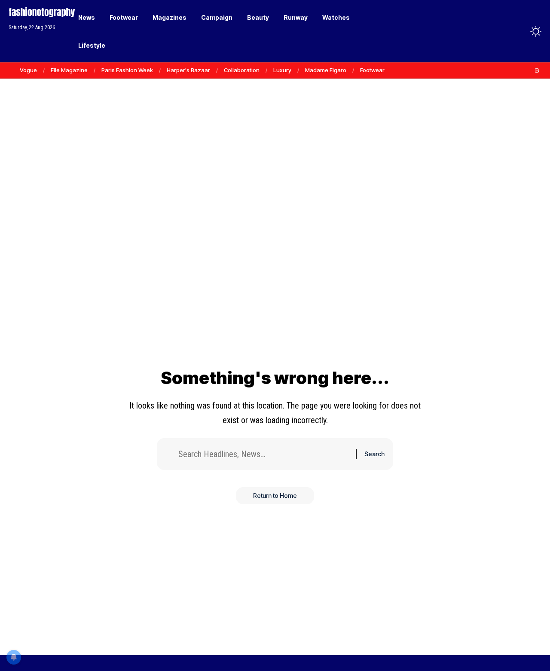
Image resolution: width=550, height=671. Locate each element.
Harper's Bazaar (188, 70)
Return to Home (275, 495)
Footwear (372, 70)
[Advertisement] (275, 120)
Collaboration (242, 70)
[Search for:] (264, 454)
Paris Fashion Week (127, 70)
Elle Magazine (69, 70)
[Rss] (537, 70)
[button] (520, 31)
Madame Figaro (325, 70)
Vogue (28, 70)
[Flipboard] (528, 70)
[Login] (502, 31)
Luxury (282, 70)
